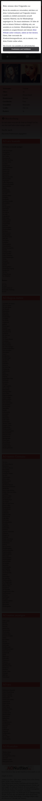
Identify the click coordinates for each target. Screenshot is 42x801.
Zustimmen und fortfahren (21, 49)
